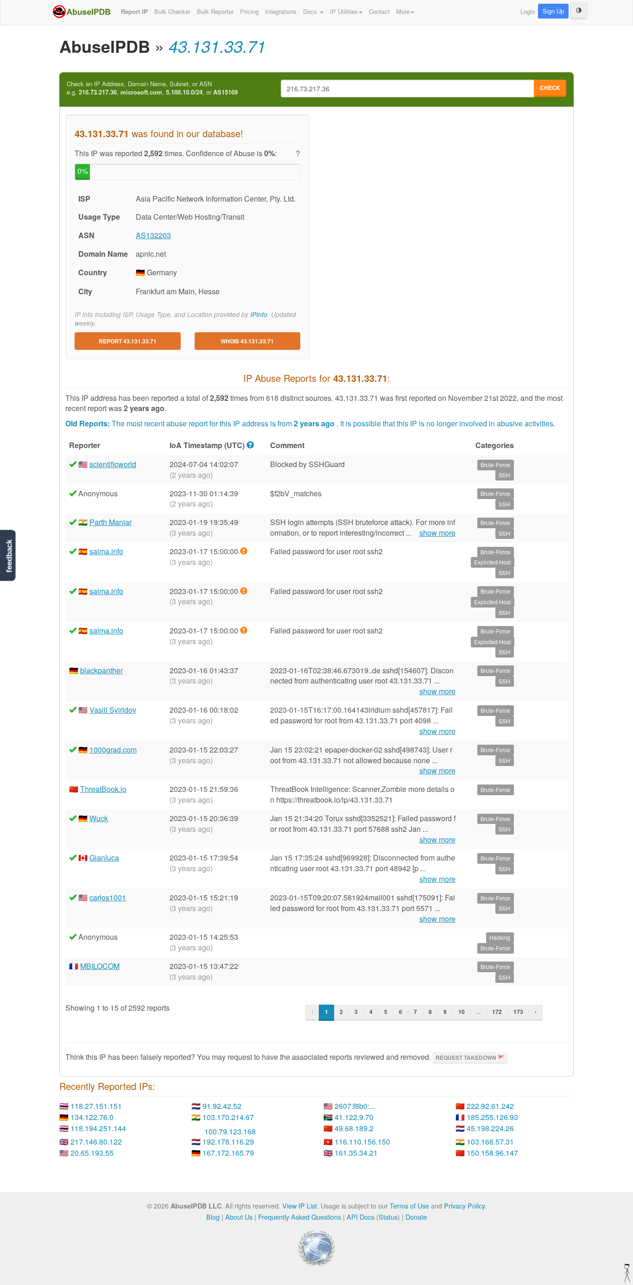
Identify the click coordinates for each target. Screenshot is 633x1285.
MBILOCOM (100, 966)
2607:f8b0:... (355, 1106)
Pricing (249, 11)
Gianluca (104, 857)
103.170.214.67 (228, 1117)
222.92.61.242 (490, 1106)
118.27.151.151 (96, 1106)
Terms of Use (409, 1205)
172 (497, 1011)
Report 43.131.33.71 (128, 341)
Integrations (281, 11)
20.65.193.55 (92, 1152)
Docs (311, 11)
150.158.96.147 (492, 1152)
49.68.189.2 (354, 1128)
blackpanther (101, 670)
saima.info (106, 551)
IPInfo (258, 314)
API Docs (360, 1217)
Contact (379, 11)
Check (550, 87)
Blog (213, 1217)
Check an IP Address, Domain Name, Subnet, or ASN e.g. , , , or (152, 88)
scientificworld (112, 464)
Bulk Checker (172, 11)
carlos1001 (107, 897)
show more (437, 533)
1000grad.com (113, 749)
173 (518, 1011)
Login (527, 11)
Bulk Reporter (215, 11)
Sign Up (553, 10)
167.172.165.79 (228, 1152)
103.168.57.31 (490, 1141)
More (403, 11)
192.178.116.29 (228, 1141)
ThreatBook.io (103, 789)
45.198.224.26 (490, 1128)
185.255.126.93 (492, 1117)
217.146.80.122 (96, 1141)
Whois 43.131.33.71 (247, 341)
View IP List (299, 1205)
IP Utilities (344, 11)
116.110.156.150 (362, 1141)
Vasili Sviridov (112, 709)
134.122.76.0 (92, 1117)
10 (461, 1011)
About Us (239, 1217)
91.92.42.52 (222, 1106)
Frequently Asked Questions (299, 1217)
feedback (9, 555)
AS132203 (153, 235)
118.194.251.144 (98, 1128)
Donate (416, 1217)
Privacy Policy (464, 1205)
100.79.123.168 (230, 1131)
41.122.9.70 (354, 1117)
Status (388, 1217)
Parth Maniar (110, 522)
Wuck (98, 818)
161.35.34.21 (356, 1152)
